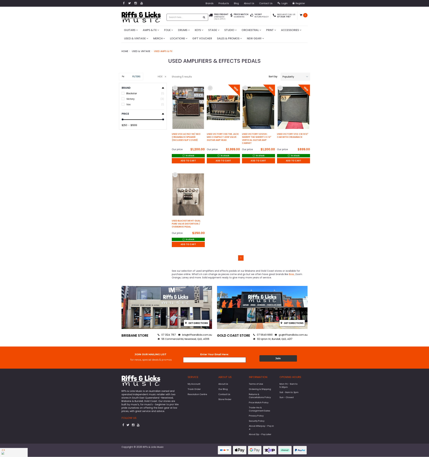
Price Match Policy (258, 402)
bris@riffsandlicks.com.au (196, 334)
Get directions (198, 323)
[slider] (123, 119)
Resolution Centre (197, 394)
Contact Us (265, 3)
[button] (295, 76)
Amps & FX (150, 30)
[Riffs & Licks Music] (141, 16)
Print (270, 30)
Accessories (290, 30)
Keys (198, 30)
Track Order (194, 389)
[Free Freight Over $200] (211, 16)
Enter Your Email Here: (214, 354)
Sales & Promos (228, 38)
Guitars (130, 30)
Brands (209, 3)
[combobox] (184, 17)
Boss (291, 274)
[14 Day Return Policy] (251, 15)
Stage (213, 30)
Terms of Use (256, 384)
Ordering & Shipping (260, 389)
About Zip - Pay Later (260, 434)
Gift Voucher (202, 38)
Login (284, 3)
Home (124, 51)
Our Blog (223, 389)
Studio (229, 30)
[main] (241, 173)
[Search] (204, 17)
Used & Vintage (135, 38)
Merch (158, 38)
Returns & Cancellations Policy (260, 396)
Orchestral (250, 30)
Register (300, 3)
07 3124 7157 (168, 334)
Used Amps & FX (163, 51)
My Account (194, 384)
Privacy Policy (256, 415)
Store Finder (224, 399)
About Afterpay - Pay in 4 (261, 427)
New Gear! (254, 38)
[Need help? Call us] (274, 15)
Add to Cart (188, 160)
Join (278, 358)
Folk (167, 30)
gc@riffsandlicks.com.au (293, 334)
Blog (236, 3)
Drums (183, 30)
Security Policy (256, 421)
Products (224, 3)
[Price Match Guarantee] (231, 15)
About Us (249, 3)
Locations (178, 38)
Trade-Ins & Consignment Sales (259, 409)
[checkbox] (143, 93)
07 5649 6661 (264, 334)
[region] (143, 177)
